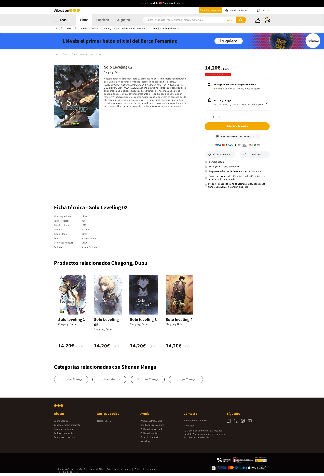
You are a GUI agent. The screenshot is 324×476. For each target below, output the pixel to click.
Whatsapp (189, 425)
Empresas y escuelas (64, 437)
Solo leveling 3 (143, 320)
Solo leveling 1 (71, 320)
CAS (268, 10)
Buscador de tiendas (64, 429)
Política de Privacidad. (200, 437)
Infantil (95, 28)
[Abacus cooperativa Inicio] (68, 11)
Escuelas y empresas (210, 10)
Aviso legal (145, 441)
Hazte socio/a (104, 421)
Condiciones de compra (152, 425)
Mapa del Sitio (96, 469)
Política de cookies (149, 433)
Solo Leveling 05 (106, 322)
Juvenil (84, 28)
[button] (258, 20)
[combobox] (179, 20)
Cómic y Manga (111, 28)
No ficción (72, 28)
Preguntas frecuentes (151, 421)
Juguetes (123, 20)
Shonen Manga (94, 54)
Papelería (102, 20)
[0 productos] (267, 22)
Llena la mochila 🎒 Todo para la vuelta (162, 3)
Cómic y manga (78, 54)
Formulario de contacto (195, 420)
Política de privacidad (151, 429)
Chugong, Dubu (112, 72)
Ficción (59, 28)
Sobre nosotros (62, 421)
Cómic (66, 54)
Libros (84, 20)
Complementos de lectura (165, 28)
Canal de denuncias (150, 437)
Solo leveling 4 (179, 320)
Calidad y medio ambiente (67, 425)
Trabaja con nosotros (64, 433)
